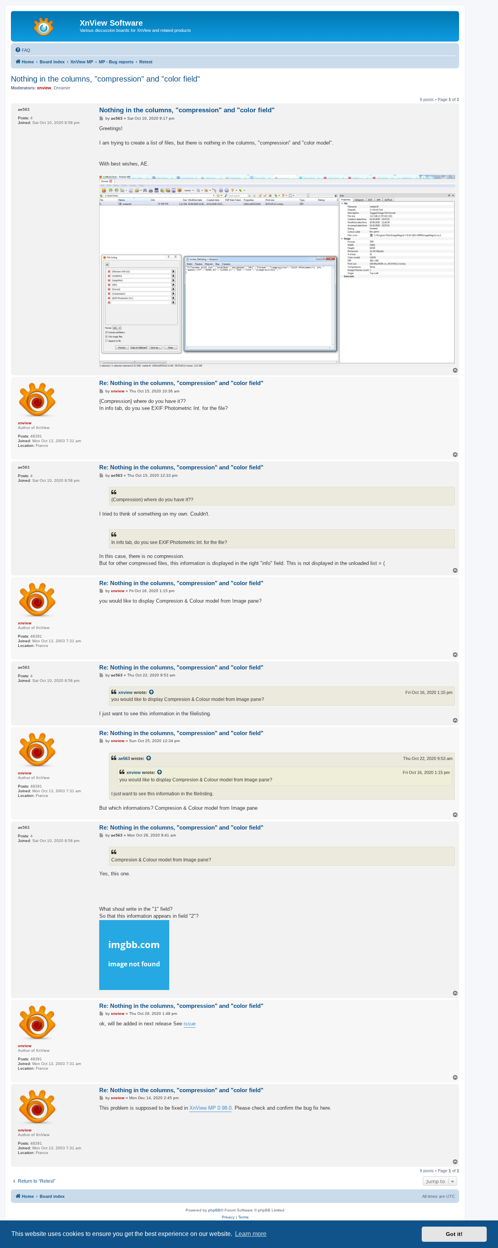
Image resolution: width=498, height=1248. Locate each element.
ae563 (124, 758)
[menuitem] (22, 50)
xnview (125, 692)
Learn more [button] (251, 1234)
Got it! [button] (454, 1234)
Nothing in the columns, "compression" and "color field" (105, 79)
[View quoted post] (151, 692)
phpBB (214, 1210)
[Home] (46, 25)
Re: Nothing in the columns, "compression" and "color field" (181, 383)
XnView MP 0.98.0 (210, 1108)
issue (190, 1024)
